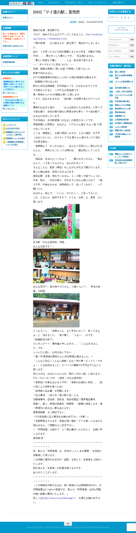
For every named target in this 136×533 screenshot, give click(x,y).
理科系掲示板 (120, 112)
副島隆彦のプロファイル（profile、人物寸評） (15, 133)
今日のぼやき (54, 2)
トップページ (11, 125)
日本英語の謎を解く (122, 101)
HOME (40, 2)
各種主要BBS (118, 2)
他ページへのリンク (97, 2)
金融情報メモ (120, 116)
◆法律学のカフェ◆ (122, 108)
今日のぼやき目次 (13, 128)
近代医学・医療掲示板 (123, 123)
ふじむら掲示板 (121, 127)
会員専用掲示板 (9, 62)
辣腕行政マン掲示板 (122, 130)
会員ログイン (8, 17)
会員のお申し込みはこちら (13, 46)
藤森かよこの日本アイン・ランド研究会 (123, 155)
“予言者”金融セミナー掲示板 (123, 135)
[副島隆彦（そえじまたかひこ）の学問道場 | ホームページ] (21, 3)
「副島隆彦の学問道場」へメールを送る (15, 143)
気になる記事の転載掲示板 (123, 76)
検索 (132, 39)
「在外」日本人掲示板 (123, 91)
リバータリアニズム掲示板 (123, 96)
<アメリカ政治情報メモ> (124, 82)
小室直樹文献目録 (122, 119)
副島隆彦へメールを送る (15, 138)
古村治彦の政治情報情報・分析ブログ (123, 161)
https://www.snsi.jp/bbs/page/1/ (59, 498)
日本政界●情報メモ (122, 88)
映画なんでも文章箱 (122, 105)
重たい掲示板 (120, 72)
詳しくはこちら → (10, 93)
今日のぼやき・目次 (73, 2)
